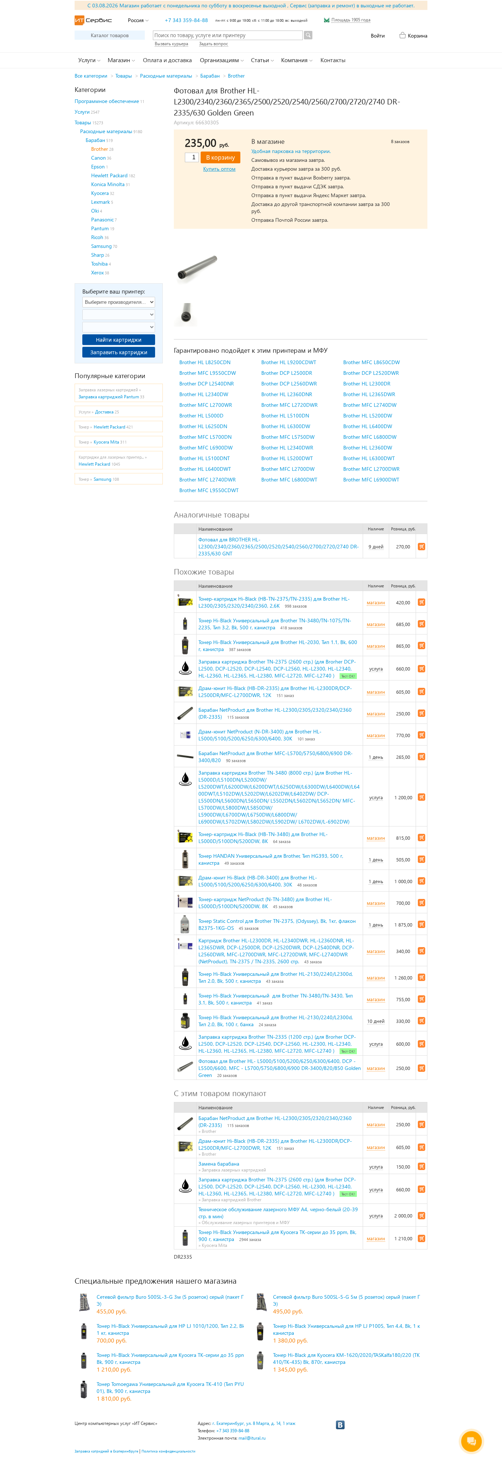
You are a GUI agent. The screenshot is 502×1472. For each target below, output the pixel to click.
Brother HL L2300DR (366, 383)
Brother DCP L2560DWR (289, 383)
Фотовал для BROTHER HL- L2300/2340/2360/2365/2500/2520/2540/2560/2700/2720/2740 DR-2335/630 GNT (278, 546)
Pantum (100, 228)
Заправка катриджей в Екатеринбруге (106, 1451)
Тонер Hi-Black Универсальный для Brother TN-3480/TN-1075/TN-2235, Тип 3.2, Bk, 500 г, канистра (274, 624)
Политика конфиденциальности (168, 1451)
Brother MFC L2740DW (370, 404)
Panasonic (102, 219)
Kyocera (100, 192)
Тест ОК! (348, 676)
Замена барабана (218, 1163)
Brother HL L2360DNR (286, 394)
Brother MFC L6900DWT (371, 479)
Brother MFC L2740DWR (207, 479)
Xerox (97, 272)
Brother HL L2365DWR (369, 394)
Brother (236, 75)
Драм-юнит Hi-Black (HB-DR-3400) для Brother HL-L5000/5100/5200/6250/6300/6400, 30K (257, 881)
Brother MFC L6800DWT (289, 479)
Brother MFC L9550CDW (207, 372)
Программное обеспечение (107, 100)
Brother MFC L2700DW (288, 468)
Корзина (417, 35)
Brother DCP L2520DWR (371, 372)
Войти (378, 35)
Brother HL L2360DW (367, 447)
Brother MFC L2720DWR (289, 404)
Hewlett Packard (109, 175)
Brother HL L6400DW (367, 426)
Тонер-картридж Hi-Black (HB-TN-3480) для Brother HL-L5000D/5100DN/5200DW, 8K (263, 838)
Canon (98, 157)
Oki (95, 210)
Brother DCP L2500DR (286, 372)
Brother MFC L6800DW (370, 436)
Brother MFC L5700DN (205, 436)
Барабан (210, 75)
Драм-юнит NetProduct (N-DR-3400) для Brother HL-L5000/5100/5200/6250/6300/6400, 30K (260, 735)
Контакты (332, 60)
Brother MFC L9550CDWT (209, 490)
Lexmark (100, 201)
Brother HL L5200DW (367, 415)
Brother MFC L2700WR (205, 404)
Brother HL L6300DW (285, 426)
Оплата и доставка (167, 60)
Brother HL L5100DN (285, 415)
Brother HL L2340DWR (287, 447)
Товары (123, 75)
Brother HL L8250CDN (204, 362)
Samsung (101, 245)
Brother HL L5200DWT (287, 458)
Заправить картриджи (118, 352)
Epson (98, 166)
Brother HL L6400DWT (205, 468)
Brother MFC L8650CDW (371, 362)
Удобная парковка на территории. (291, 150)
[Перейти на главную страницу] (93, 20)
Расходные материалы (166, 75)
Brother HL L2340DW (203, 394)
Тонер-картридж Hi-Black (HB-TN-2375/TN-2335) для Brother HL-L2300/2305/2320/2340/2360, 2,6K (274, 602)
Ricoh (97, 237)
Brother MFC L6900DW (206, 447)
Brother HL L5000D (201, 415)
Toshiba (99, 263)
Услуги (82, 111)
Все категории (91, 75)
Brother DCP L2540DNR (206, 383)
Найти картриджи (118, 339)
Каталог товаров (110, 35)
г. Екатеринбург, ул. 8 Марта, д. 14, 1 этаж (253, 1423)
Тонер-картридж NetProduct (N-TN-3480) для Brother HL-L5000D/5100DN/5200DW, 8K (265, 903)
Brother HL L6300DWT (369, 458)
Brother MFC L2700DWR (371, 468)
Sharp (97, 254)
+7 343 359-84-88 (186, 20)
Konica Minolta (108, 184)
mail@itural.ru (252, 1438)
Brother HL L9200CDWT (288, 362)
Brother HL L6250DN (203, 426)
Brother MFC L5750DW (288, 436)
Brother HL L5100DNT (204, 458)
